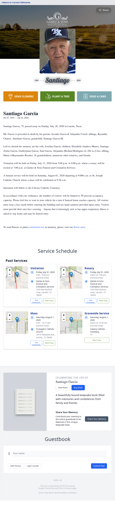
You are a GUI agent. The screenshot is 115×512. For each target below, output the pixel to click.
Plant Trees (49, 300)
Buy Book (78, 387)
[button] (17, 275)
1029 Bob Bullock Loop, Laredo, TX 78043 (44, 292)
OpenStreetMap (60, 493)
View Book (62, 387)
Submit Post (99, 466)
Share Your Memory (96, 419)
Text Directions (36, 301)
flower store (79, 227)
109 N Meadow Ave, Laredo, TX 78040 (45, 336)
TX (91, 334)
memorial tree (37, 227)
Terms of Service (65, 488)
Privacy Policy (49, 488)
